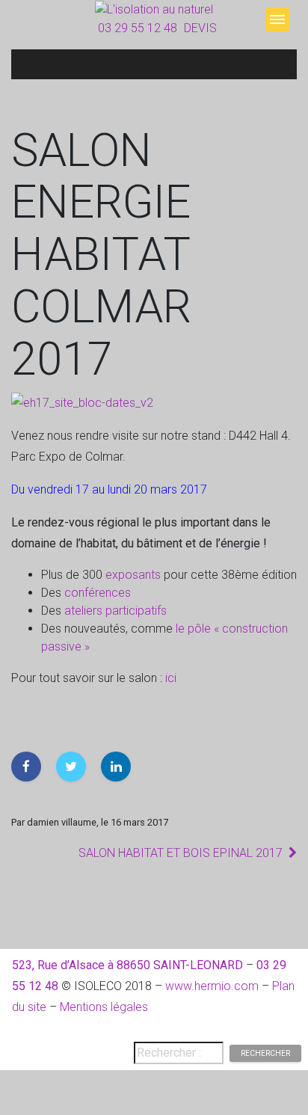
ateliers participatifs (115, 610)
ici (170, 678)
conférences (97, 593)
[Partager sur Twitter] (71, 766)
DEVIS (200, 28)
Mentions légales (104, 1007)
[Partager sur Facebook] (26, 766)
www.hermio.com (212, 986)
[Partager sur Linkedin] (116, 766)
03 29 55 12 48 (137, 28)
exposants (134, 575)
